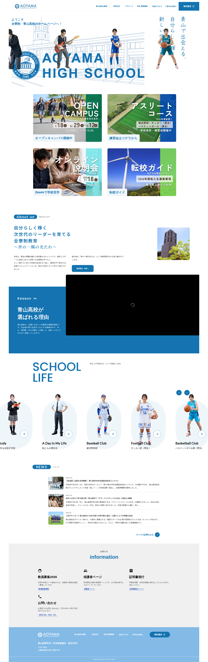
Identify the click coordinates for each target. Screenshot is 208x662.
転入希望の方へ (142, 16)
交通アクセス (157, 6)
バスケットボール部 (132, 21)
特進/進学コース (102, 12)
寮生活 (115, 21)
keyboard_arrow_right (157, 534)
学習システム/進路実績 (82, 640)
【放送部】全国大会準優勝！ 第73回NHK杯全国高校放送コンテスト (92, 481)
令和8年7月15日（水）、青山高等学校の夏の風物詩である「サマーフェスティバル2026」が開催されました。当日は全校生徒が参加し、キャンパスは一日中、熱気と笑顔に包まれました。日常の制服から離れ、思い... (112, 503)
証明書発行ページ (137, 589)
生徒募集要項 (142, 25)
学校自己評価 (101, 25)
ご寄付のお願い (170, 6)
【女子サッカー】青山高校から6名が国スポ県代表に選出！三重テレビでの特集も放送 (99, 515)
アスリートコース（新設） (105, 16)
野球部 (127, 16)
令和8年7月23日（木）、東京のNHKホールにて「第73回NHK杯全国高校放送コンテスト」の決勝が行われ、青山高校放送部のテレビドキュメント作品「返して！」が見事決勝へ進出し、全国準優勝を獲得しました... (112, 486)
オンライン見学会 (143, 20)
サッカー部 (129, 12)
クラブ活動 (117, 16)
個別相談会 (96, 653)
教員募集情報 (43, 589)
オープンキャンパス (144, 12)
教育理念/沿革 (101, 20)
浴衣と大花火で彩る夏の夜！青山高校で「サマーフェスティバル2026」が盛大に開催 (99, 498)
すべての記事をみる (145, 534)
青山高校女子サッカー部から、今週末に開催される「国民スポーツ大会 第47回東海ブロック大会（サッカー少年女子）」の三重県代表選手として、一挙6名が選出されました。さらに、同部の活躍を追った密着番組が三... (112, 521)
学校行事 (116, 12)
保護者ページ (89, 589)
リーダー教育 (79, 649)
